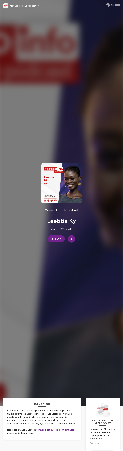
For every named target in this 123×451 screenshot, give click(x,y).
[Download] (71, 239)
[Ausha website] (113, 5)
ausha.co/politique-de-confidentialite (54, 429)
